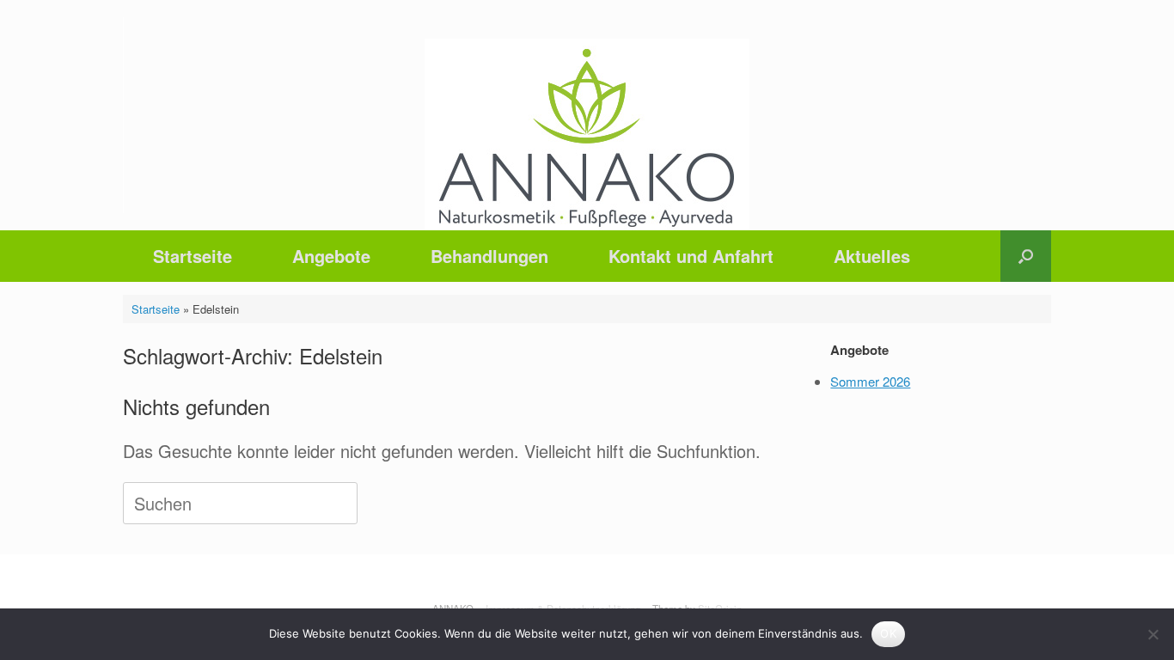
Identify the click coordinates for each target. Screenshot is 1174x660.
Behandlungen (489, 255)
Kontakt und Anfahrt (690, 255)
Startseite (192, 255)
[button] (1025, 256)
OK (888, 633)
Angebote (331, 255)
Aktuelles (872, 255)
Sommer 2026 (870, 381)
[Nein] (1152, 634)
